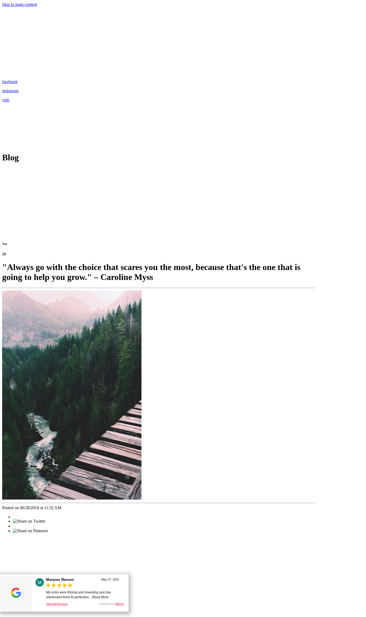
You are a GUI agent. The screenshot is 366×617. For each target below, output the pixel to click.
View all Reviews (57, 603)
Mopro (119, 603)
